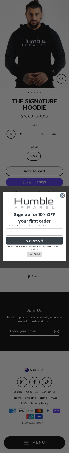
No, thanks (34, 254)
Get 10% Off (34, 241)
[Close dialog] (62, 195)
